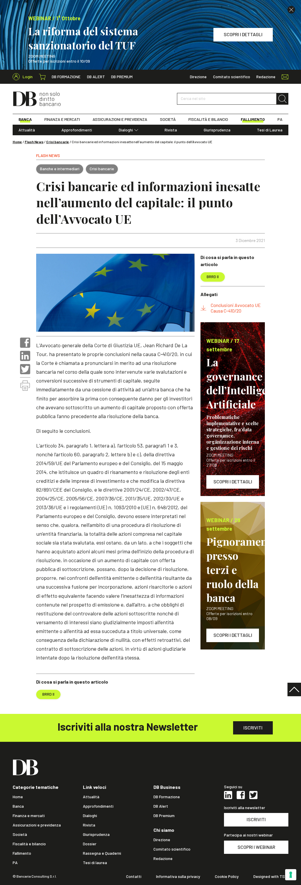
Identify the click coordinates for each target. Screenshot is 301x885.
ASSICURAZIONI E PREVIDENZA (120, 119)
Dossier (89, 843)
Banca (18, 806)
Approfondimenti (76, 130)
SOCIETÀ (168, 119)
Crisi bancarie (57, 142)
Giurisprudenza (217, 130)
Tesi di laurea (95, 862)
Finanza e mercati (29, 815)
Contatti (133, 876)
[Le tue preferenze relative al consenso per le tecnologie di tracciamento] (290, 874)
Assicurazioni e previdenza (37, 825)
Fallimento (22, 853)
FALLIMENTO (253, 119)
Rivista (171, 130)
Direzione (198, 76)
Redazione (265, 76)
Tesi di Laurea (269, 130)
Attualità (27, 130)
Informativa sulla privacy (178, 876)
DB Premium (122, 76)
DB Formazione (66, 76)
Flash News (34, 142)
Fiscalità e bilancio (29, 843)
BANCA (25, 119)
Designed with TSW (270, 876)
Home (17, 142)
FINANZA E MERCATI (62, 119)
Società (20, 834)
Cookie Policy (227, 876)
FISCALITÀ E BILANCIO (208, 119)
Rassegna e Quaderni (102, 853)
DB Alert (96, 76)
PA (279, 119)
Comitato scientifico (231, 76)
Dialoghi (126, 130)
